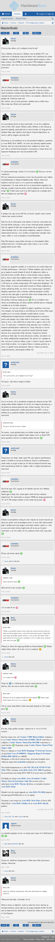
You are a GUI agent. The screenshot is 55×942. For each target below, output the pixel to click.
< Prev (3, 33)
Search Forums (7, 19)
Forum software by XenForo (10, 939)
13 (34, 33)
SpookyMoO (14, 844)
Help (52, 937)
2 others (20, 816)
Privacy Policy (40, 939)
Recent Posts (21, 19)
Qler (9, 816)
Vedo (6, 816)
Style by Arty (50, 939)
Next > (38, 33)
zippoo (14, 823)
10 (24, 33)
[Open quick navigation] (53, 23)
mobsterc (15, 78)
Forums (17, 14)
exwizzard (15, 362)
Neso (13, 618)
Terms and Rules (28, 939)
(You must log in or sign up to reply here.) (41, 922)
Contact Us (45, 937)
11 (27, 33)
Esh (13, 561)
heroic (13, 39)
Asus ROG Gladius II (21, 803)
